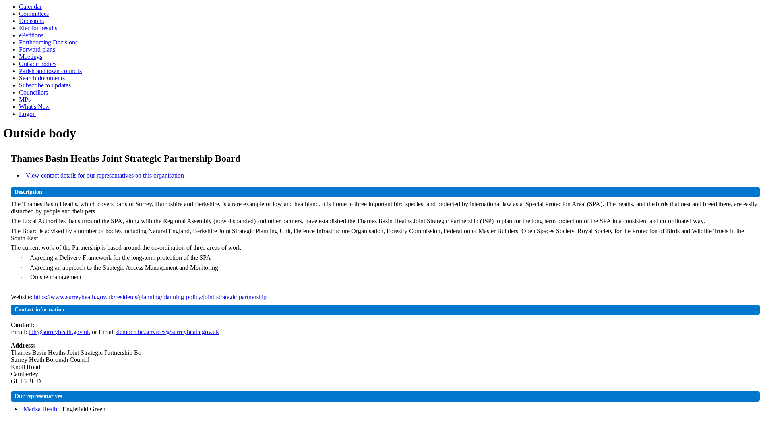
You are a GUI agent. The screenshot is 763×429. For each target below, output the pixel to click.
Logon (27, 113)
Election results (38, 28)
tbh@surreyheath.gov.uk (59, 332)
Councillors (33, 92)
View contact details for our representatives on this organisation (105, 175)
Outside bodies (37, 63)
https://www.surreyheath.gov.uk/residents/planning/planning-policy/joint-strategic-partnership (150, 297)
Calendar (30, 6)
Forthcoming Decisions (48, 42)
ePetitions (31, 35)
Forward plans (37, 49)
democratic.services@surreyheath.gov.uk (167, 332)
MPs (25, 99)
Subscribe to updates (45, 85)
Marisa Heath (40, 409)
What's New (34, 106)
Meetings (30, 56)
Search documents (42, 78)
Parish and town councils (50, 71)
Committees (34, 13)
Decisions (31, 20)
